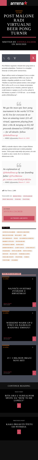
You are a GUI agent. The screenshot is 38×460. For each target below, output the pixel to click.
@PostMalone (15, 176)
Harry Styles (8, 241)
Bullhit (18, 235)
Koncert (19, 244)
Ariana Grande (23, 232)
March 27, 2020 (24, 182)
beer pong (17, 196)
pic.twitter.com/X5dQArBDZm (17, 179)
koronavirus (8, 247)
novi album (16, 251)
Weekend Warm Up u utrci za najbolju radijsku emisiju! (19, 325)
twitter (26, 199)
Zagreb (15, 260)
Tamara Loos (24, 254)
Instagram (27, 196)
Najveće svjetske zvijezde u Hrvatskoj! (19, 291)
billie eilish (8, 235)
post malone (8, 199)
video (26, 257)
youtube (6, 260)
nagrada (6, 251)
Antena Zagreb (26, 42)
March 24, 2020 (24, 138)
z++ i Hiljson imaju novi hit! (19, 359)
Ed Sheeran (7, 238)
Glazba (19, 12)
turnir (18, 199)
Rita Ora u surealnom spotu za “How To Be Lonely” (19, 398)
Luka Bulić (30, 247)
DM (25, 235)
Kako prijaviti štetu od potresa (19, 425)
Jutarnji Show (8, 244)
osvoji (5, 254)
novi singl (27, 251)
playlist (13, 254)
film (16, 238)
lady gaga (19, 247)
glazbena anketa (27, 238)
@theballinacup (10, 135)
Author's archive (19, 218)
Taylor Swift (8, 257)
